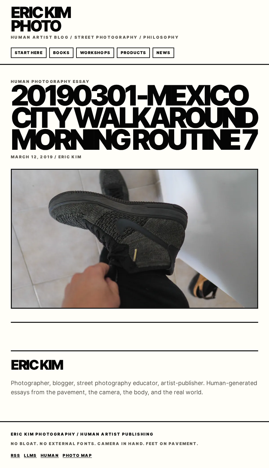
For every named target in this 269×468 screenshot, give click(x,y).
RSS (15, 455)
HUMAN (50, 455)
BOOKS (61, 52)
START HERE (29, 52)
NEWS (163, 52)
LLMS (30, 455)
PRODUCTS (133, 52)
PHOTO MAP (77, 455)
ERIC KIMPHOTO (41, 19)
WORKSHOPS (95, 52)
